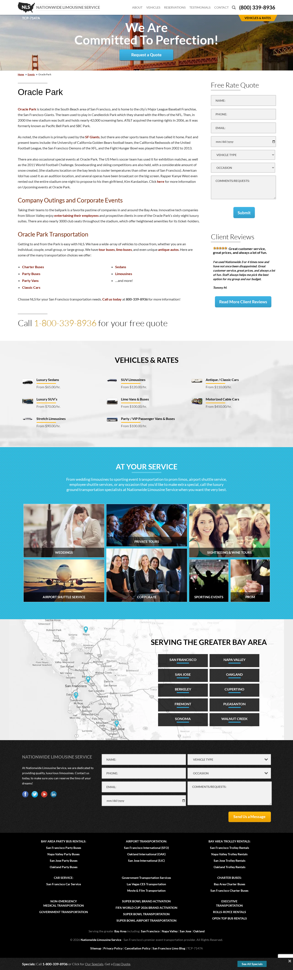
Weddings (64, 552)
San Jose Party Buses (63, 860)
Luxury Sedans (47, 380)
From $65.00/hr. (48, 387)
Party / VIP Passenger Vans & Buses (148, 419)
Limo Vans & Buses (135, 399)
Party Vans (30, 280)
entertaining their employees (76, 215)
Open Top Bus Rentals (229, 918)
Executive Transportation (229, 903)
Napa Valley (170, 931)
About (137, 7)
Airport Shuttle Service (64, 597)
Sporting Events (208, 597)
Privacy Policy (112, 948)
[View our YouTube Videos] (44, 794)
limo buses (124, 249)
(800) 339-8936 (257, 7)
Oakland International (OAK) (146, 854)
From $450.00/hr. (218, 406)
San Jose (185, 931)
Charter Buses (33, 267)
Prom (250, 597)
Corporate (147, 597)
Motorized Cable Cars (222, 399)
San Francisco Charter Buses (229, 890)
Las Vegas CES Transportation (146, 884)
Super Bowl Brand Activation (146, 901)
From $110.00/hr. (218, 387)
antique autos (168, 249)
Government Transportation (63, 912)
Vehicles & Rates (146, 360)
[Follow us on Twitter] (35, 794)
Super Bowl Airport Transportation (146, 920)
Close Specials (290, 961)
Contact (221, 7)
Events (31, 74)
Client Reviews (232, 236)
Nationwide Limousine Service (57, 756)
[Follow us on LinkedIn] (53, 794)
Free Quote (121, 964)
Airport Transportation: (146, 841)
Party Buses (31, 274)
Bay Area (120, 931)
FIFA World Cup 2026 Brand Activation (146, 907)
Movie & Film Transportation (146, 890)
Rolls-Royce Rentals (229, 912)
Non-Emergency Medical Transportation (63, 903)
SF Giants (92, 137)
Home (21, 74)
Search (234, 7)
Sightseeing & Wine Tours (229, 552)
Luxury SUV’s (46, 399)
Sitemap (95, 948)
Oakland (199, 931)
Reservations (175, 7)
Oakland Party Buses (63, 867)
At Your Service (146, 466)
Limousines (123, 274)
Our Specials (94, 964)
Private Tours (146, 541)
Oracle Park (27, 109)
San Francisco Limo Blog (169, 948)
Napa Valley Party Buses (63, 854)
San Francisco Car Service (63, 884)
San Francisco (150, 931)
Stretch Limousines (51, 419)
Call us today (112, 299)
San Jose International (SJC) (146, 860)
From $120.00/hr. (134, 387)
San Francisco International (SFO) (146, 847)
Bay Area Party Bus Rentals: (63, 841)
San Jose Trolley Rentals (229, 860)
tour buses (107, 249)
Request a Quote (146, 54)
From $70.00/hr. (48, 406)
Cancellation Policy (137, 948)
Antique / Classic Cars (222, 380)
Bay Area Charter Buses (229, 884)
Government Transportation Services (146, 877)
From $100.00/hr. (134, 406)
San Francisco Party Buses (63, 847)
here (160, 181)
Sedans (120, 267)
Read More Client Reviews (243, 301)
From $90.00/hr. (48, 426)
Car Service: (63, 877)
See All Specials (252, 964)
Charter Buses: (229, 877)
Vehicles (153, 7)
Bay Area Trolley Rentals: (229, 841)
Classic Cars (31, 287)
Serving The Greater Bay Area (209, 642)
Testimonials (199, 7)
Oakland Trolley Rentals (229, 867)
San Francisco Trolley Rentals (229, 847)
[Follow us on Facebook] (25, 794)
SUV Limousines (133, 380)
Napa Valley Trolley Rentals (229, 854)
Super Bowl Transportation (146, 914)
